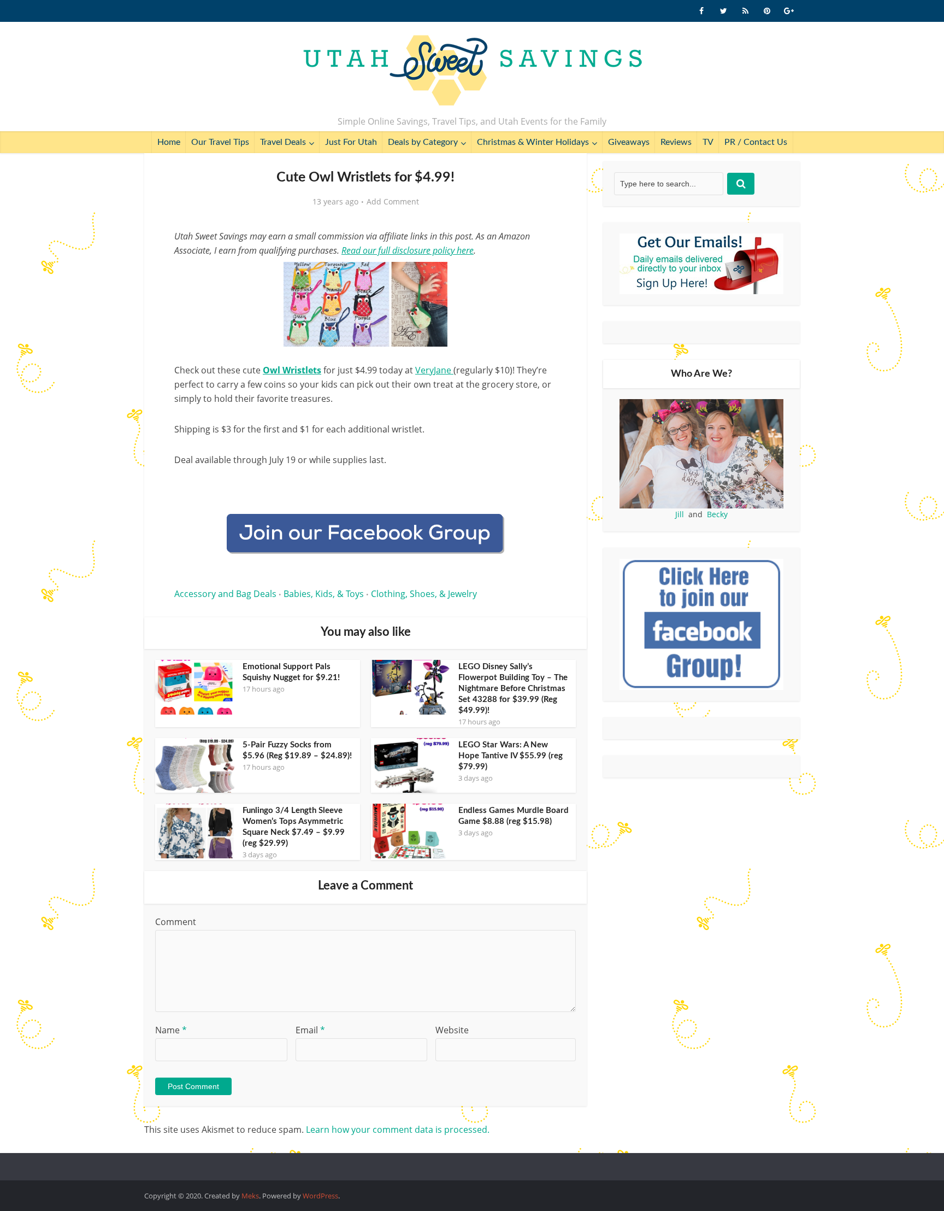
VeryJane (434, 370)
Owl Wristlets (292, 370)
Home (168, 142)
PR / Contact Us (755, 142)
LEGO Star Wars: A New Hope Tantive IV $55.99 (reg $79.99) (510, 756)
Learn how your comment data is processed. (397, 1130)
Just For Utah (351, 142)
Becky (717, 514)
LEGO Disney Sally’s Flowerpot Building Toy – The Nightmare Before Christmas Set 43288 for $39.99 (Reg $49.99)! (513, 689)
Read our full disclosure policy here (407, 250)
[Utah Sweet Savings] (472, 71)
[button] (540, 277)
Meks (250, 1196)
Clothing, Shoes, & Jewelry (424, 594)
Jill (679, 514)
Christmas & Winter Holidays (533, 142)
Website (452, 1030)
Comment (175, 922)
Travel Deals (283, 142)
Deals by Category (423, 142)
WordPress (320, 1196)
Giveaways (629, 142)
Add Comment (393, 202)
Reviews (676, 142)
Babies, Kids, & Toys (324, 594)
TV (708, 142)
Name (171, 1030)
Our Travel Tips (220, 142)
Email (310, 1030)
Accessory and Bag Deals (225, 594)
